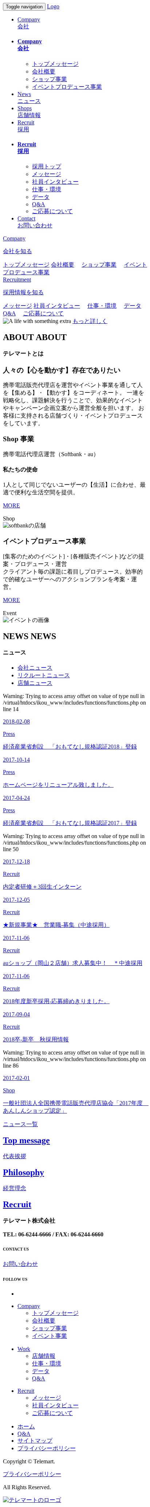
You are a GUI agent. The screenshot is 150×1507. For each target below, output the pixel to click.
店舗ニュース (34, 683)
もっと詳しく (89, 321)
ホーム (26, 1426)
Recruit (25, 1391)
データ (41, 197)
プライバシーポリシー (46, 1448)
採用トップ (46, 166)
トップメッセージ (55, 64)
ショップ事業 (49, 79)
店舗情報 (43, 1356)
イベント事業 (49, 1336)
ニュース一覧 (20, 1124)
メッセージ (46, 174)
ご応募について (52, 211)
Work (23, 1349)
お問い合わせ (20, 1264)
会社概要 (43, 71)
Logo (53, 6)
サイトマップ (34, 1441)
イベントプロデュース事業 (67, 87)
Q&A (38, 204)
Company (28, 1306)
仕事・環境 (46, 189)
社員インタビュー (55, 182)
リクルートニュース (43, 675)
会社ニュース (34, 668)
